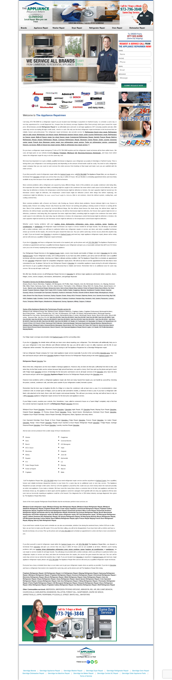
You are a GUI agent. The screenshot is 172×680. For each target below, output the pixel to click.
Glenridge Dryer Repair (94, 670)
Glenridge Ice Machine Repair (59, 673)
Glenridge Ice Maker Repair (83, 673)
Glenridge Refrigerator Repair (117, 670)
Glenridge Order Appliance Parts (134, 673)
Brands (24, 28)
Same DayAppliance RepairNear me (143, 96)
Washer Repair (59, 28)
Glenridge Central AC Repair (107, 673)
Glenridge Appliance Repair (50, 670)
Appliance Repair (41, 28)
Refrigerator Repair (97, 28)
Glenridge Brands (29, 670)
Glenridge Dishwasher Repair (33, 673)
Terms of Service (86, 676)
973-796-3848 (131, 9)
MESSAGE (122, 74)
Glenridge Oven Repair (140, 670)
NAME (121, 50)
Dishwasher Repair (137, 28)
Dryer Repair (77, 28)
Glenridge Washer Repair (73, 670)
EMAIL (121, 66)
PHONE (121, 58)
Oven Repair (117, 28)
